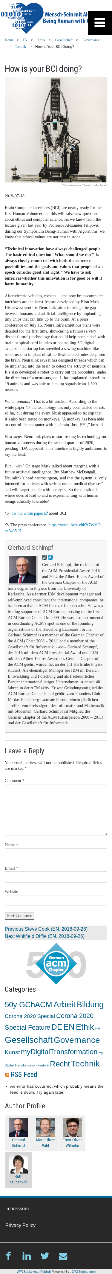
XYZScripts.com (84, 1271)
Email (11, 868)
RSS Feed (24, 1074)
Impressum (17, 1208)
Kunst (12, 1052)
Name (11, 845)
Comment (14, 780)
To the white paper (27, 513)
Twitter (44, 1255)
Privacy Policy (20, 1225)
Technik (20, 47)
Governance (91, 40)
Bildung (90, 1004)
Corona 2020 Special (30, 1016)
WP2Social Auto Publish (34, 1271)
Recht (60, 1064)
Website (11, 891)
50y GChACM (28, 1004)
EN (25, 40)
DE (56, 1026)
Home (9, 40)
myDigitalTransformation (59, 1052)
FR (97, 1028)
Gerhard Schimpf (30, 547)
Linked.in (26, 1255)
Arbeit (64, 1004)
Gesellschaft (64, 40)
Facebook (8, 1255)
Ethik (41, 40)
